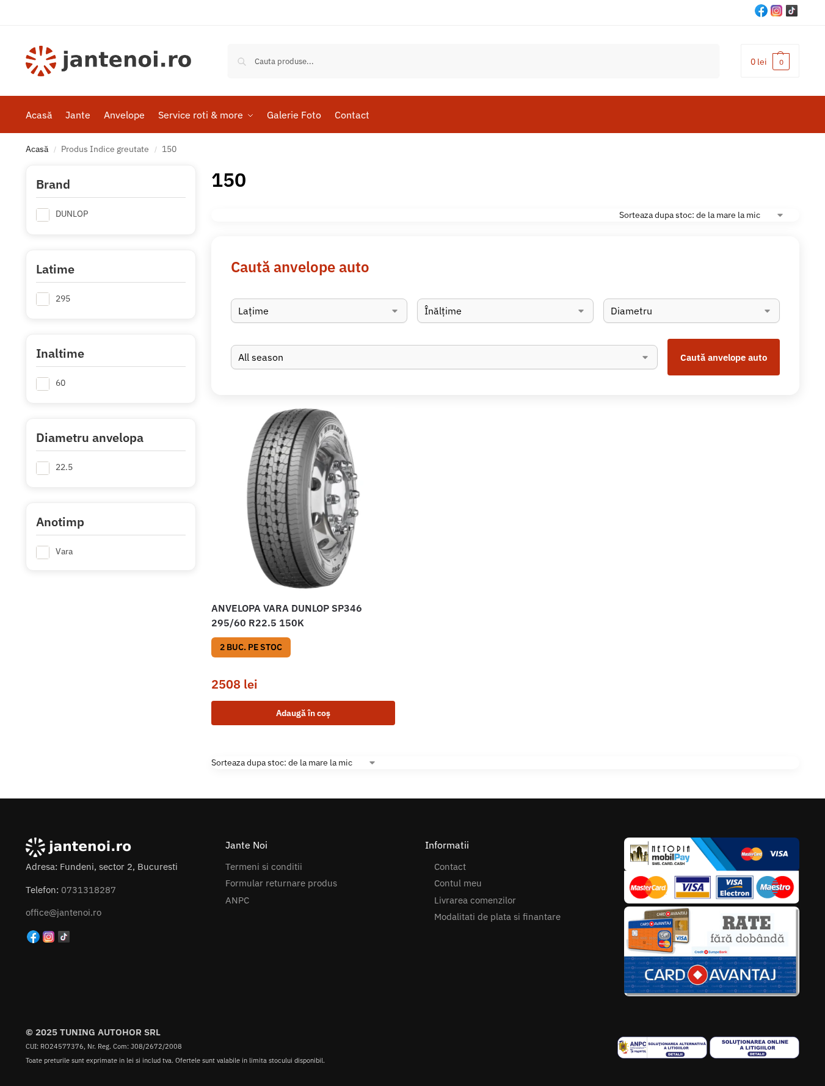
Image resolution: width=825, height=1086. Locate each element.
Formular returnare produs (281, 883)
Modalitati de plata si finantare (497, 916)
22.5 (64, 467)
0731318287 (88, 890)
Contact (450, 866)
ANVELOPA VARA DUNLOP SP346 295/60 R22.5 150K (286, 615)
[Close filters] (199, 173)
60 (60, 382)
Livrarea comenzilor (475, 900)
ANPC (237, 900)
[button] (770, 61)
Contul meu (458, 883)
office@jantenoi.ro (63, 912)
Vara (64, 551)
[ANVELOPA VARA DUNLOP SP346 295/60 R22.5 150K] (303, 499)
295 (63, 298)
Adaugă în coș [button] (303, 713)
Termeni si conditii (263, 866)
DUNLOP (72, 213)
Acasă (37, 148)
